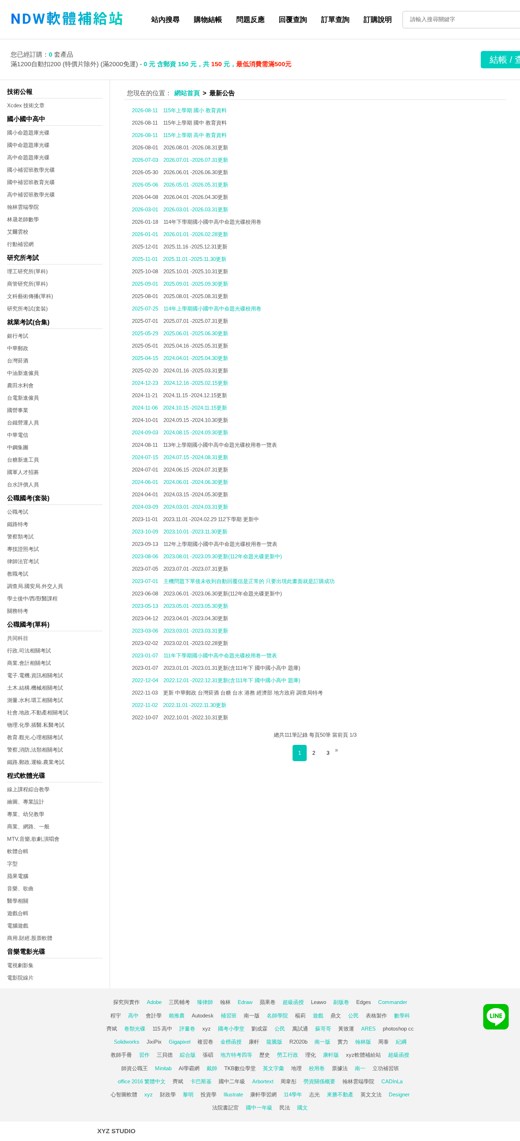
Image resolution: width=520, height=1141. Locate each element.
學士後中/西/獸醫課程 (32, 598)
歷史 (264, 1055)
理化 (310, 1055)
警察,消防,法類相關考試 (35, 750)
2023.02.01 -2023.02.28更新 (195, 643)
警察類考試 (20, 537)
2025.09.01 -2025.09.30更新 (195, 284)
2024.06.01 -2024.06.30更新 (195, 482)
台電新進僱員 (23, 398)
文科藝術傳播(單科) (30, 296)
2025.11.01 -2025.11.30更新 (194, 259)
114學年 (293, 1094)
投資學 (208, 1094)
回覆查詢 (293, 19)
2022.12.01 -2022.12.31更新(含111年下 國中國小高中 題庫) (231, 680)
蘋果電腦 (17, 876)
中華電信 (17, 435)
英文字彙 (273, 1068)
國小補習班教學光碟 (31, 170)
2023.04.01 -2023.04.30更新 (195, 618)
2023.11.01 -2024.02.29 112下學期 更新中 (211, 519)
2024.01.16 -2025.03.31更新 (195, 370)
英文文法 (371, 1094)
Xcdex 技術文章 (26, 105)
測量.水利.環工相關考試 (35, 700)
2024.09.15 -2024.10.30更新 (195, 420)
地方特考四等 (236, 1055)
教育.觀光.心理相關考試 (35, 737)
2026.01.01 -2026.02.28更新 (195, 234)
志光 (314, 1094)
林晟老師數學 (23, 219)
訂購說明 (378, 19)
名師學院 (277, 1015)
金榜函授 (231, 1042)
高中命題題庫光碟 (28, 157)
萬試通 (300, 1029)
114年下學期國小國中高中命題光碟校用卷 (212, 222)
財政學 (168, 1094)
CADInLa (392, 1081)
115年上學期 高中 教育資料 (195, 135)
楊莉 (300, 1015)
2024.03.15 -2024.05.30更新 (195, 494)
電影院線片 (20, 978)
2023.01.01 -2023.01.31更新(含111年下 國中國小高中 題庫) (231, 668)
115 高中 (162, 1029)
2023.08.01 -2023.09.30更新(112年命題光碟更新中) (222, 556)
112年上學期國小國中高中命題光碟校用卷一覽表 (220, 544)
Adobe (154, 1002)
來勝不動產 (340, 1094)
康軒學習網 (263, 1094)
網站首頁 (187, 93)
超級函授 (293, 1002)
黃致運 (346, 1029)
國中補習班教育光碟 (31, 182)
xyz (206, 1029)
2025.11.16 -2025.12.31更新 (195, 247)
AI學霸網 (189, 1068)
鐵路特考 (17, 524)
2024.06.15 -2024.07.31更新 (195, 470)
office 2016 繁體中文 (142, 1081)
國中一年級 (259, 1108)
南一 (360, 1068)
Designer (399, 1094)
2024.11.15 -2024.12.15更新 (195, 395)
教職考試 (17, 574)
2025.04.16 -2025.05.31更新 (195, 346)
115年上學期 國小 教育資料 (195, 110)
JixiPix (154, 1042)
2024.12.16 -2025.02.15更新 (195, 383)
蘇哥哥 (323, 1029)
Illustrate (233, 1094)
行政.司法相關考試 (29, 650)
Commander (392, 1002)
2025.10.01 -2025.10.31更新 (195, 271)
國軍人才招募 (23, 472)
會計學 (154, 1015)
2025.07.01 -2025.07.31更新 (195, 321)
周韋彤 (288, 1081)
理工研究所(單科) (27, 271)
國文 (302, 1108)
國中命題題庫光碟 (28, 145)
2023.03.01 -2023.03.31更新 (195, 631)
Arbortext (262, 1081)
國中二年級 (232, 1081)
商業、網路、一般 (28, 826)
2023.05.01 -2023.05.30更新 (195, 606)
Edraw (245, 1002)
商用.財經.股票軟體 (29, 938)
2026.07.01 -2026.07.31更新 (195, 160)
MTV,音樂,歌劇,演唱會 (33, 839)
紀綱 (401, 1042)
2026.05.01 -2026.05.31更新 (195, 185)
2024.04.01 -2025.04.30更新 (195, 358)
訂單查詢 (335, 19)
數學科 (402, 1015)
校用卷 (317, 1068)
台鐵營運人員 (23, 423)
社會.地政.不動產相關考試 (37, 712)
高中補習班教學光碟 (31, 195)
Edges (363, 1002)
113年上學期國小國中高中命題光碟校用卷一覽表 (220, 445)
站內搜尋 (165, 19)
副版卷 (341, 1002)
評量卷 (187, 1029)
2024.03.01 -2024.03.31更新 (195, 507)
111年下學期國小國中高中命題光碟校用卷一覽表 (220, 655)
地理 (296, 1068)
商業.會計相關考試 (29, 663)
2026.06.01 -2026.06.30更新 (195, 172)
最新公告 (222, 93)
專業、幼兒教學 (25, 814)
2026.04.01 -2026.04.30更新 (195, 197)
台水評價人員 (23, 484)
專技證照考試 (23, 549)
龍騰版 (274, 1042)
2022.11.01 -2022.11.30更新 (194, 705)
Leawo (318, 1002)
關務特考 (17, 611)
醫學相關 (17, 901)
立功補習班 (385, 1068)
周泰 (383, 1042)
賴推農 (177, 1015)
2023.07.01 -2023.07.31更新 (195, 569)
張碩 (208, 1055)
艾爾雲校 (17, 232)
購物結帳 (208, 19)
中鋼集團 (17, 447)
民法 (284, 1108)
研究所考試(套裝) (27, 309)
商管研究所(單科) (27, 284)
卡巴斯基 (201, 1081)
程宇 (115, 1015)
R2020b (298, 1042)
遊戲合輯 (17, 913)
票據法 (340, 1068)
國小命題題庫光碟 (28, 133)
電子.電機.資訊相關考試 (35, 675)
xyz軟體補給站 (363, 1055)
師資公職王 (134, 1068)
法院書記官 (225, 1108)
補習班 (229, 1015)
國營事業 (17, 410)
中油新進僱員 (23, 373)
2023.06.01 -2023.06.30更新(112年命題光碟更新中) (222, 594)
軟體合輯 (17, 851)
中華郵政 (17, 348)
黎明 (188, 1094)
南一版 (252, 1015)
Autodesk (203, 1015)
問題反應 (250, 19)
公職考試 (17, 512)
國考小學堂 (231, 1029)
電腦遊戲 (17, 926)
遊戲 (318, 1015)
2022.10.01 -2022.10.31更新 (195, 717)
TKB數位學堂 (240, 1068)
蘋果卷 (268, 1002)
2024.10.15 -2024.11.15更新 (195, 408)
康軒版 (331, 1055)
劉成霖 (259, 1029)
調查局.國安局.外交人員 (35, 586)
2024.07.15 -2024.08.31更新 (195, 457)
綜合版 (188, 1055)
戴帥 (212, 1068)
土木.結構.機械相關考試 (35, 688)
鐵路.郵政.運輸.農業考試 (35, 762)
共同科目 (17, 638)
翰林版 (363, 1042)
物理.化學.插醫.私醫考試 (35, 725)
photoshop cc (398, 1029)
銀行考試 (17, 336)
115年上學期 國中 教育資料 (195, 123)
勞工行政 (287, 1055)
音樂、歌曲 (20, 888)
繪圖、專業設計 (25, 802)
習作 (144, 1055)
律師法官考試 (23, 561)
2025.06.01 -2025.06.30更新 (195, 333)
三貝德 (165, 1055)
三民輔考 (179, 1002)
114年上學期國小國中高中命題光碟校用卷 (212, 309)
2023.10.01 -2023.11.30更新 (195, 532)
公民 (353, 1015)
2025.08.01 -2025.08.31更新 (195, 296)
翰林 (225, 1002)
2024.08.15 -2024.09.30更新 (195, 432)
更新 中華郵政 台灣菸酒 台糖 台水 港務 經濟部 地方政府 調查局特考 (243, 693)
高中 (133, 1015)
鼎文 (335, 1015)
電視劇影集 (20, 965)
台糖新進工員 (23, 460)
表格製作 (376, 1015)
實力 (342, 1042)
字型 (12, 864)
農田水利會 (20, 385)
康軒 (254, 1042)
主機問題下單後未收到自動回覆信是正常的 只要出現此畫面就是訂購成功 (249, 581)
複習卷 (205, 1042)
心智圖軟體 (124, 1094)
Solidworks (126, 1042)
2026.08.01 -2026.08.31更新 (195, 147)
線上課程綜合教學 (28, 789)
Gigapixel (179, 1042)
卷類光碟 (134, 1029)
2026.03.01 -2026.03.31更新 (195, 209)
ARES (368, 1029)
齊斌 (111, 1029)
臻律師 (205, 1002)
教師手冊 (121, 1055)
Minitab (163, 1068)
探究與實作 (126, 1002)
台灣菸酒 (17, 361)
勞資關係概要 (319, 1081)
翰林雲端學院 (23, 207)
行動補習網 (20, 244)
